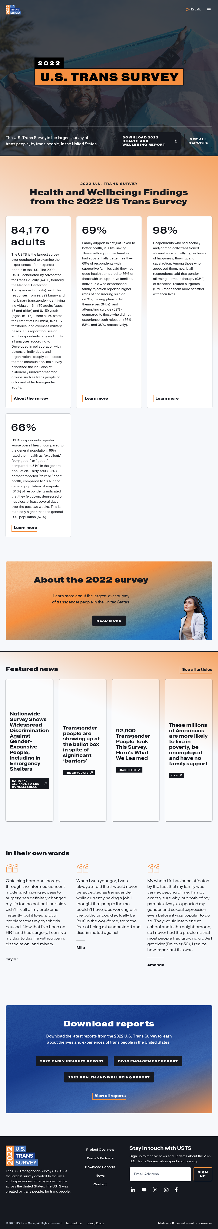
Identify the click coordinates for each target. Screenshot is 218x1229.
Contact (100, 1184)
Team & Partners (100, 1158)
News (100, 1175)
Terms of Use (74, 1223)
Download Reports (100, 1167)
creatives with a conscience (195, 1223)
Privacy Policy (95, 1223)
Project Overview (100, 1149)
